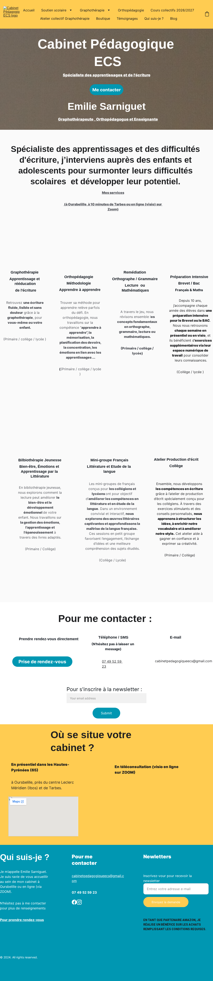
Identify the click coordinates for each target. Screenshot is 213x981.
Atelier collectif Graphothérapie (64, 18)
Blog (173, 18)
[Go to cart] (207, 14)
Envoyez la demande (166, 902)
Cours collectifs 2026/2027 (172, 10)
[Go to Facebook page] (74, 902)
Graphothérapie (92, 10)
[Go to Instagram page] (79, 902)
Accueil (29, 10)
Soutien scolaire (53, 10)
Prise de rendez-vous (42, 661)
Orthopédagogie (131, 10)
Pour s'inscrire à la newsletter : (104, 689)
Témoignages (127, 18)
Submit (106, 713)
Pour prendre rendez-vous (22, 920)
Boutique (103, 18)
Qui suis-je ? (153, 18)
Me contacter (106, 89)
